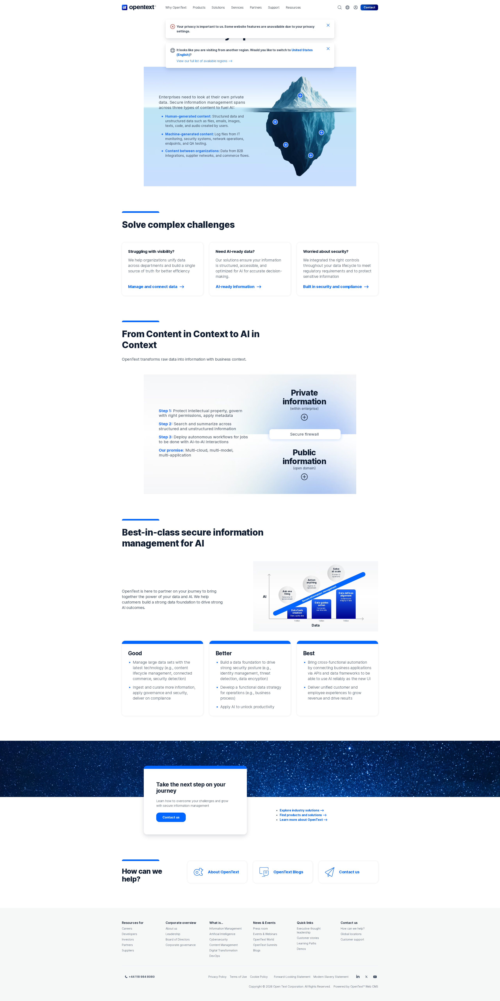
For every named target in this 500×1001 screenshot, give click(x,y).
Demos (301, 948)
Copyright (255, 986)
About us (171, 928)
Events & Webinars (265, 934)
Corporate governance (181, 945)
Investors (128, 939)
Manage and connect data (153, 286)
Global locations (351, 934)
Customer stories (308, 937)
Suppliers (128, 950)
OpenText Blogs (288, 872)
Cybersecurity (218, 939)
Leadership (173, 934)
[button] (176, 7)
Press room (260, 928)
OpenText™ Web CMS (364, 986)
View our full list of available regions (202, 61)
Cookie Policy (259, 976)
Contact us (170, 817)
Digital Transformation (223, 950)
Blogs (256, 950)
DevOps (214, 955)
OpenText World (263, 939)
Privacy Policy (217, 976)
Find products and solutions (301, 815)
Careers (127, 928)
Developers (129, 934)
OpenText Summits (265, 945)
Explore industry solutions (299, 810)
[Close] (328, 25)
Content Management (223, 945)
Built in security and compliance (333, 286)
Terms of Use (238, 976)
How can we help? (353, 928)
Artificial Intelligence (222, 934)
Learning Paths (306, 943)
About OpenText (223, 872)
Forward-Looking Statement (292, 976)
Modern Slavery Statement (330, 976)
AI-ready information (235, 286)
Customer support (352, 939)
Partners (127, 945)
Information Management (225, 928)
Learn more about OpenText (301, 820)
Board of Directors (178, 939)
